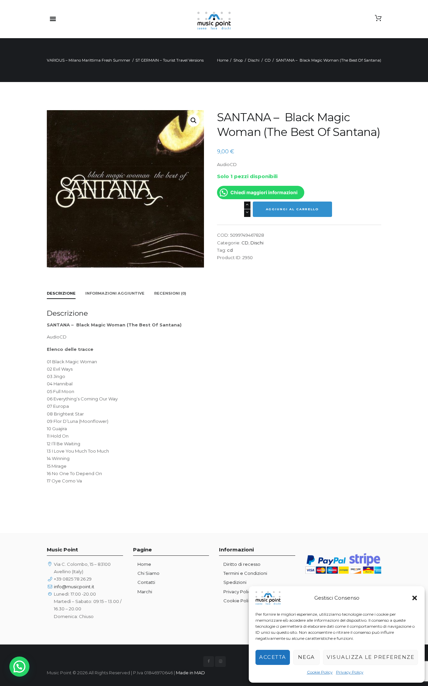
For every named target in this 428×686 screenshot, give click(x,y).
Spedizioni (234, 582)
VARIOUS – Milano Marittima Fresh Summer (88, 60)
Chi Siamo (148, 573)
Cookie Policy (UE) (243, 600)
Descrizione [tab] (61, 293)
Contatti (146, 582)
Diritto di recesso (241, 564)
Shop (238, 60)
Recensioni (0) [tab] (170, 293)
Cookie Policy (320, 672)
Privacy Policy (349, 672)
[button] (414, 598)
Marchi (144, 591)
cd (230, 250)
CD (268, 60)
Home (222, 60)
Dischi (253, 60)
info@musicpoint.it (74, 586)
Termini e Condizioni (245, 573)
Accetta (272, 657)
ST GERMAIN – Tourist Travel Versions (169, 60)
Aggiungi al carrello (292, 209)
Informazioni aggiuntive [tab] (114, 293)
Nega (306, 657)
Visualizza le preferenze (370, 657)
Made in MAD (190, 672)
